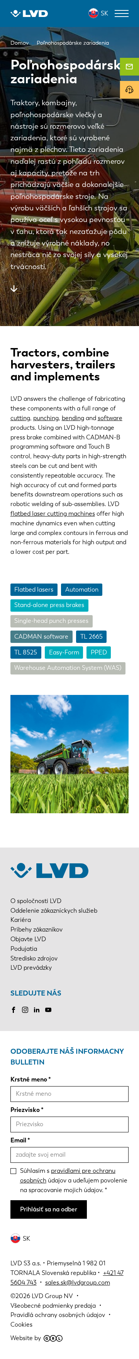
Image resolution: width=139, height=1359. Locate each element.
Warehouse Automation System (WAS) (67, 667)
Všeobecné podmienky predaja (53, 1305)
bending (73, 418)
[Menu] (122, 13)
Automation (81, 589)
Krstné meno (28, 1079)
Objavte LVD (28, 939)
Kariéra (20, 919)
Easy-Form (64, 652)
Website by (25, 1338)
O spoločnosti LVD (35, 901)
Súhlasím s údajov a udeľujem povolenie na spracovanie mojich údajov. (73, 1180)
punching (46, 418)
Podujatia (23, 948)
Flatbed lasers (33, 589)
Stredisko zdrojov (34, 958)
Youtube (48, 1010)
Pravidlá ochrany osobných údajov (57, 1315)
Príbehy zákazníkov (36, 929)
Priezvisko (25, 1109)
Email (18, 1140)
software (110, 418)
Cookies (21, 1324)
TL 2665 (91, 636)
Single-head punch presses (51, 620)
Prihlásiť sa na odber (48, 1209)
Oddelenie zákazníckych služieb (53, 910)
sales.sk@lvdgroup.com (77, 1282)
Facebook (13, 1010)
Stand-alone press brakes (49, 605)
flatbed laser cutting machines (52, 513)
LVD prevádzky (31, 967)
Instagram (25, 1010)
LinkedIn (37, 1010)
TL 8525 (25, 652)
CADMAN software (41, 636)
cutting (20, 418)
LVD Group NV (52, 1296)
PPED (99, 652)
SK (104, 13)
